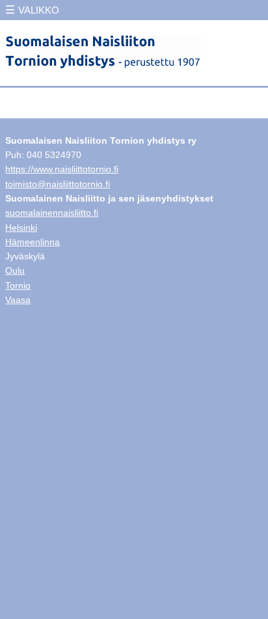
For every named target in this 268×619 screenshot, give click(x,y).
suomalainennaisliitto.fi (51, 212)
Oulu (15, 270)
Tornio (18, 285)
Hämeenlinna (32, 242)
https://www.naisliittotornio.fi (61, 169)
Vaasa (18, 300)
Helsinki (21, 227)
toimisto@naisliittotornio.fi (57, 184)
